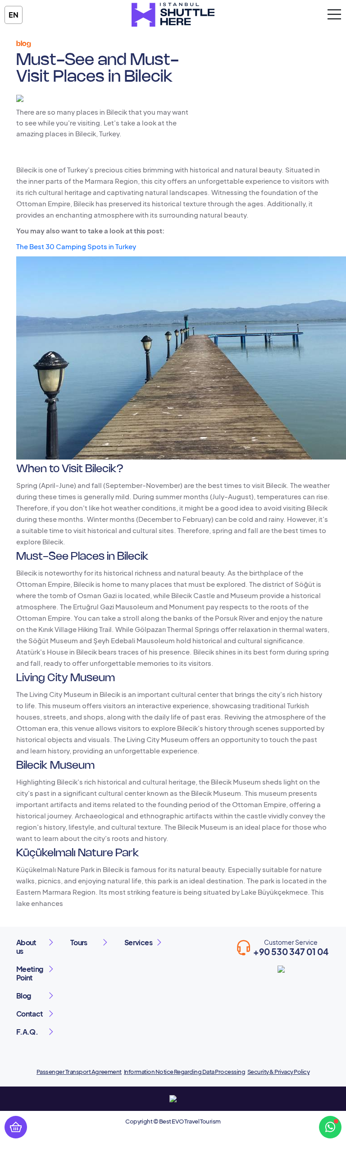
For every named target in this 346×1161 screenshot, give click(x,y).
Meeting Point (29, 973)
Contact (29, 1013)
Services (138, 942)
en (13, 14)
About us (26, 946)
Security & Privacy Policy (278, 1071)
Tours (78, 942)
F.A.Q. (27, 1031)
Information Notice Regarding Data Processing (184, 1071)
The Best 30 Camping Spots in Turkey (76, 246)
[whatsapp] (330, 1127)
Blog (23, 995)
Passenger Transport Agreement (79, 1071)
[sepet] (16, 1127)
